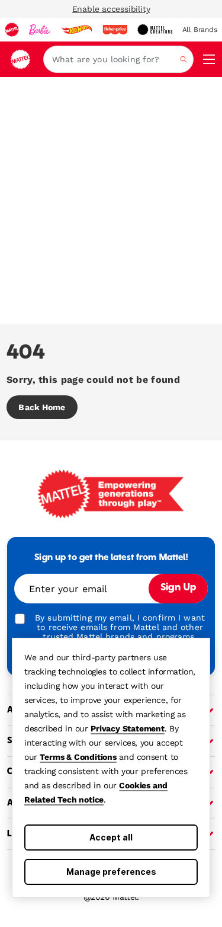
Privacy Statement (128, 728)
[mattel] (12, 29)
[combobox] (118, 59)
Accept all (111, 837)
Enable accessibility (111, 9)
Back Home (41, 407)
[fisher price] (115, 29)
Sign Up (178, 588)
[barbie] (39, 29)
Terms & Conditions (78, 757)
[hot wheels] (76, 29)
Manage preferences (111, 872)
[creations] (155, 29)
